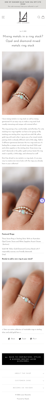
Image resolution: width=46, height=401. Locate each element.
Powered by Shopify (23, 399)
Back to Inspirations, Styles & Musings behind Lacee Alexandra (24, 359)
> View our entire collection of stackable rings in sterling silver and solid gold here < (22, 331)
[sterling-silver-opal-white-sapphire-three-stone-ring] (23, 325)
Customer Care (23, 380)
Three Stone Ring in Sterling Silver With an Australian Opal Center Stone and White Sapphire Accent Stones (21, 240)
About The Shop (23, 373)
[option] (23, 4)
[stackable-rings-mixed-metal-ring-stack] (23, 230)
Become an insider (23, 388)
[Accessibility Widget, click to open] (42, 200)
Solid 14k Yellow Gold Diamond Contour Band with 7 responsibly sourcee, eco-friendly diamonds (21, 250)
